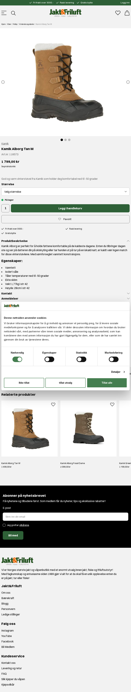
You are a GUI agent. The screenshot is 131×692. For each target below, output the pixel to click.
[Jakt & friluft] (65, 13)
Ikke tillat (24, 382)
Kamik (5, 143)
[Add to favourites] (53, 404)
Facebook (7, 641)
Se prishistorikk (8, 166)
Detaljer (116, 371)
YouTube (6, 636)
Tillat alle (107, 382)
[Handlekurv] (127, 12)
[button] (65, 82)
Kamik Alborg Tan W (10, 463)
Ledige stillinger (10, 614)
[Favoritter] (117, 12)
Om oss (5, 592)
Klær (9, 24)
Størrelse (7, 184)
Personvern (8, 609)
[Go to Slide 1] (62, 140)
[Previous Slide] (3, 82)
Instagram (7, 630)
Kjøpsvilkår (7, 684)
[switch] (49, 359)
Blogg (4, 603)
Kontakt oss (8, 662)
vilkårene (24, 525)
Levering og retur (11, 668)
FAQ (4, 673)
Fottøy (15, 24)
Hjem (3, 24)
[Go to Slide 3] (69, 140)
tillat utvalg (65, 382)
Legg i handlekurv (70, 208)
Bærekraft (7, 598)
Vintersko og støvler (26, 24)
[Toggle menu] (3, 12)
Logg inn (125, 2)
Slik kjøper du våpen (13, 679)
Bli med (13, 535)
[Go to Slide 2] (65, 140)
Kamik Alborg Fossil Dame (72, 463)
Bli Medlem (7, 647)
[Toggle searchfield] (13, 12)
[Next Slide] (128, 82)
